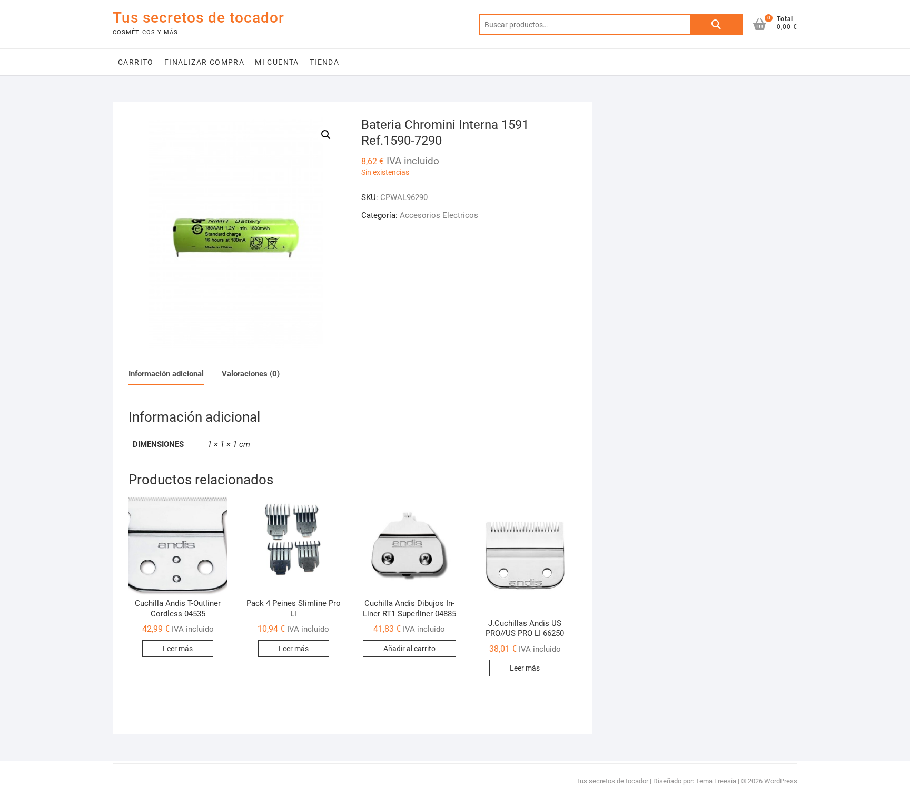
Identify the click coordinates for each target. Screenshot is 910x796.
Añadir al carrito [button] (409, 648)
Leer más (178, 648)
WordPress (780, 781)
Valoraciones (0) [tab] (251, 374)
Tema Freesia (716, 781)
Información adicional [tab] (166, 374)
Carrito (136, 62)
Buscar (716, 24)
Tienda (324, 62)
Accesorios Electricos (439, 215)
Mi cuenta (277, 62)
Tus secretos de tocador (198, 17)
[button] (325, 134)
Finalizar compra (204, 62)
